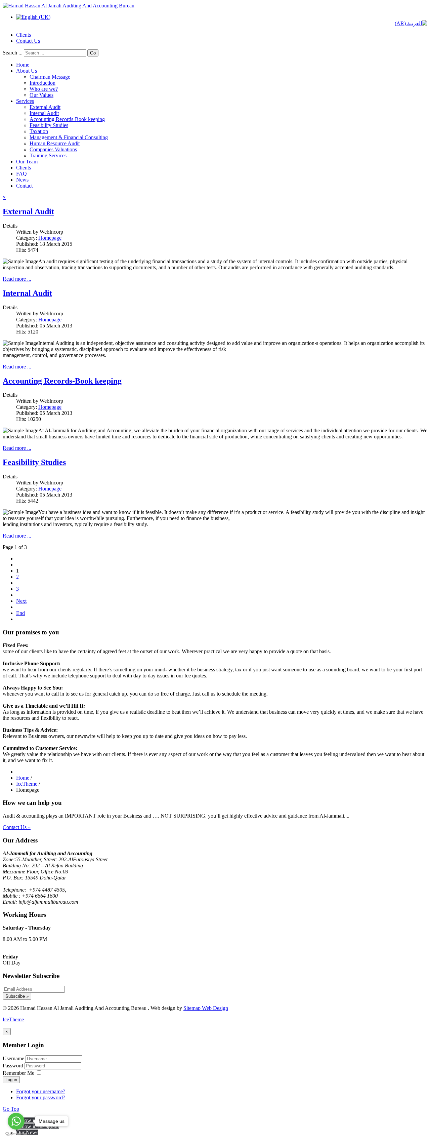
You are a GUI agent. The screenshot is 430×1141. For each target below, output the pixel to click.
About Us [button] (26, 71)
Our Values (41, 95)
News (22, 180)
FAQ (21, 173)
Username (13, 1058)
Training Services (48, 155)
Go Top (11, 1109)
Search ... (13, 52)
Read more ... (17, 279)
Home (22, 65)
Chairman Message (50, 77)
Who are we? (44, 89)
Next (21, 601)
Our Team (27, 161)
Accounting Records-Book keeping (67, 119)
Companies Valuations (53, 149)
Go (93, 52)
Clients (23, 35)
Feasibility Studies (49, 125)
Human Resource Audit (55, 143)
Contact (24, 186)
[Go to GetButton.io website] (16, 1134)
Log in (11, 1079)
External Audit (45, 107)
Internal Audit (44, 113)
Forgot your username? (40, 1091)
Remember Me (18, 1073)
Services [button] (25, 101)
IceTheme (13, 1019)
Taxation (39, 131)
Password (14, 1065)
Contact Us (28, 41)
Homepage (49, 238)
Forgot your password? (40, 1097)
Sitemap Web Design (205, 1008)
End (20, 613)
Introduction (42, 83)
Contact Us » (17, 827)
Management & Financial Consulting (69, 137)
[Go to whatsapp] (16, 1121)
